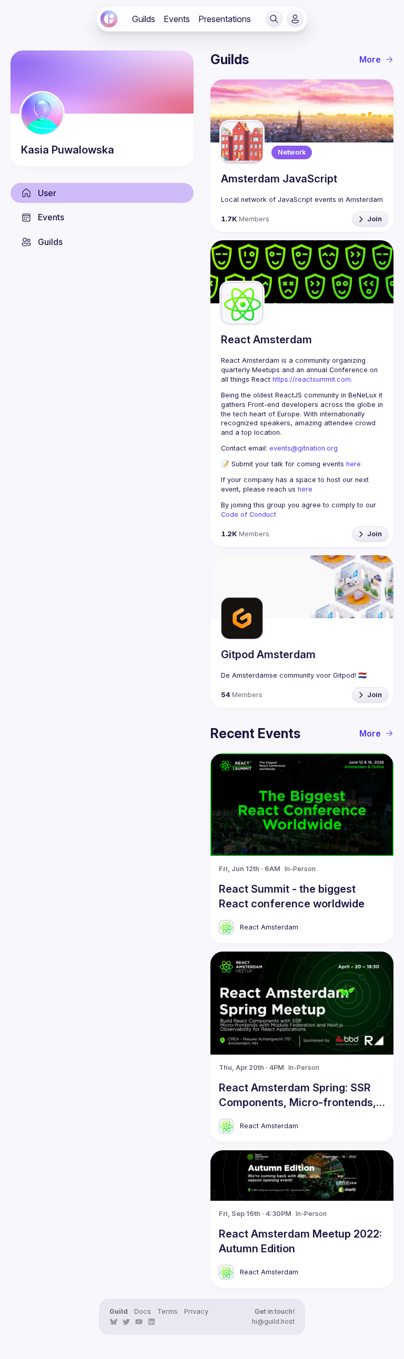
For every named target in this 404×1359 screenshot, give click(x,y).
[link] (108, 19)
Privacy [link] (196, 1311)
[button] (274, 19)
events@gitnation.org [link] (303, 448)
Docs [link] (142, 1311)
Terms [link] (167, 1311)
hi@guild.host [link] (273, 1321)
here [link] (353, 464)
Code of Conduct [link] (248, 514)
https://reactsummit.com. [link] (312, 379)
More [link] (370, 59)
